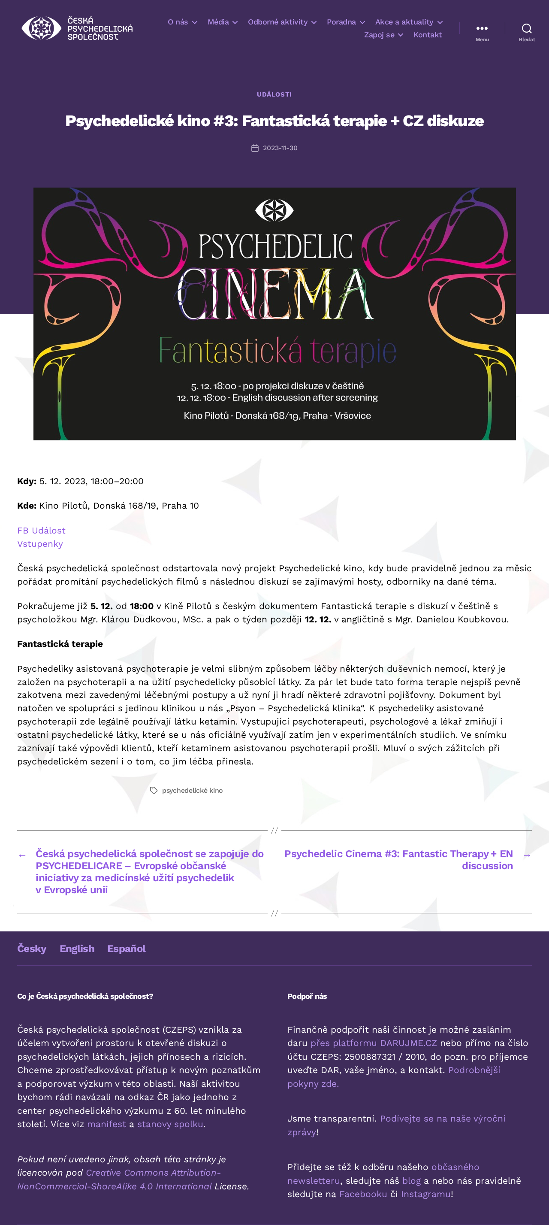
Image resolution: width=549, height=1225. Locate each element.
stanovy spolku (170, 1124)
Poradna (341, 21)
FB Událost (41, 530)
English (77, 949)
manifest (106, 1124)
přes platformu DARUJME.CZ (374, 1042)
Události (274, 94)
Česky (32, 949)
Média (218, 21)
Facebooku (363, 1194)
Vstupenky (40, 543)
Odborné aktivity (278, 21)
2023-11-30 (280, 148)
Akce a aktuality (404, 21)
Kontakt (427, 34)
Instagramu (426, 1194)
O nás (178, 21)
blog (411, 1180)
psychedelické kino (192, 790)
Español (126, 949)
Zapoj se (379, 34)
